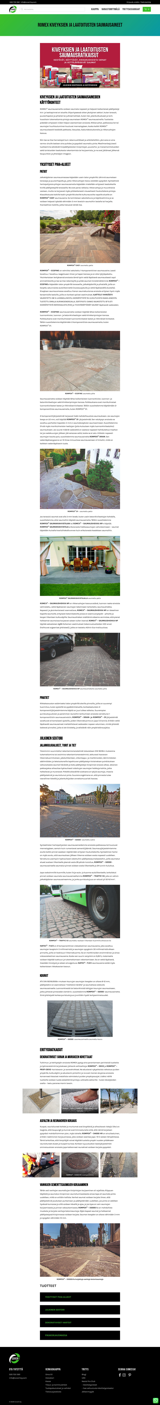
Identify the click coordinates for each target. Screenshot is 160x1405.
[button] (41, 1101)
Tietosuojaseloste (53, 1391)
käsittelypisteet (90, 1385)
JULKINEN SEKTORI (55, 1310)
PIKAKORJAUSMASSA (56, 1335)
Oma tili (49, 1374)
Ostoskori (49, 1378)
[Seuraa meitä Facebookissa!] (120, 1375)
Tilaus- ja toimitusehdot (56, 1385)
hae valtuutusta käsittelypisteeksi (98, 1388)
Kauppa (95, 9)
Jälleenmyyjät (88, 1391)
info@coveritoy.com (18, 1378)
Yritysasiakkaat (131, 9)
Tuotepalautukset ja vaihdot (58, 1388)
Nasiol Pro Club (88, 1381)
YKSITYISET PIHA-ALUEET (58, 1297)
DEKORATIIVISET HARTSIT (58, 1322)
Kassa (48, 1381)
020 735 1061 (14, 1374)
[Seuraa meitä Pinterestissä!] (129, 1375)
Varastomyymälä (111, 9)
